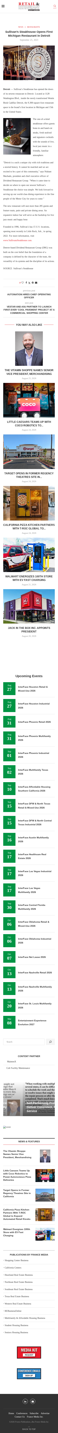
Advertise (45, 1413)
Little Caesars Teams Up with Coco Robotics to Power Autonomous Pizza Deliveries (17, 1175)
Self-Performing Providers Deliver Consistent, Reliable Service (26, 1107)
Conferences (21, 1413)
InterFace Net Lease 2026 (32, 957)
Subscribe (34, 1413)
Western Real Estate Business (18, 1304)
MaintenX (11, 1061)
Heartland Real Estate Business (19, 1275)
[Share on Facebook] (26, 282)
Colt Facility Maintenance (18, 1068)
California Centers (13, 1267)
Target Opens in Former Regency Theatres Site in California (17, 1193)
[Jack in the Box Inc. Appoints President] (29, 606)
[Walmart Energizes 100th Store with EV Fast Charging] (29, 555)
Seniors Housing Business (16, 1332)
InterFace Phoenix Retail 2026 (34, 722)
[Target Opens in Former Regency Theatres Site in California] (29, 451)
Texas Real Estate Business (17, 1296)
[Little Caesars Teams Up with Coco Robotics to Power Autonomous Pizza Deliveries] (29, 400)
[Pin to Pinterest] (33, 282)
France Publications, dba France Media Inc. (32, 1422)
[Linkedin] (25, 1401)
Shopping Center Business (16, 1260)
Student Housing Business (16, 1325)
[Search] (54, 6)
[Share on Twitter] (29, 282)
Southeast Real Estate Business (19, 1289)
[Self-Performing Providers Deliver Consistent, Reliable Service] (29, 1099)
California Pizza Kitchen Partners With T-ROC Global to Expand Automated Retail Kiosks (16, 1214)
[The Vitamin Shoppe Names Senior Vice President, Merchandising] (29, 348)
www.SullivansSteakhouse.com (17, 240)
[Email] (32, 1401)
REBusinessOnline (13, 1311)
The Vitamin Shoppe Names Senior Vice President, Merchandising (17, 1154)
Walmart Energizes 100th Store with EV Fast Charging (16, 1232)
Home (11, 1413)
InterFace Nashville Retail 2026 (35, 972)
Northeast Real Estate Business (19, 1282)
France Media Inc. (35, 1417)
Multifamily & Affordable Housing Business (25, 1318)
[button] (6, 1099)
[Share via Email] (36, 282)
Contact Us (20, 1417)
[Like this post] (22, 282)
